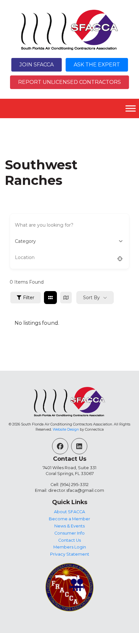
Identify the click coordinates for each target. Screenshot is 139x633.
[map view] (65, 297)
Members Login (69, 547)
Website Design (66, 429)
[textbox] (25, 241)
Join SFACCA (36, 65)
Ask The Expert (97, 65)
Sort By (91, 297)
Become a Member (69, 518)
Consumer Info (69, 533)
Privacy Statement (69, 554)
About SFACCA (69, 511)
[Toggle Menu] (130, 109)
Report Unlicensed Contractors (69, 82)
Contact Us (69, 540)
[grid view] (50, 297)
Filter (28, 297)
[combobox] (69, 241)
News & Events (69, 526)
